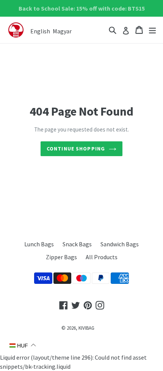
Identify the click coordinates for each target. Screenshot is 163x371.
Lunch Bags (39, 244)
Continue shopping (76, 148)
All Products (102, 257)
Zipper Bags (61, 257)
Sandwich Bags (119, 244)
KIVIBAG (86, 328)
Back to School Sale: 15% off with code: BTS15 (82, 8)
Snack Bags (77, 244)
